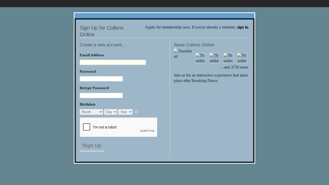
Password (88, 71)
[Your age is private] (136, 112)
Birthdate (88, 104)
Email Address (92, 55)
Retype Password (94, 88)
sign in (242, 27)
